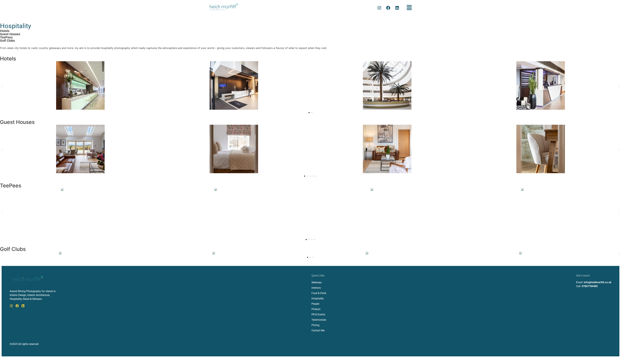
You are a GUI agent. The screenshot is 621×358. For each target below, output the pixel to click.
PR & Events (318, 314)
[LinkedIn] (23, 305)
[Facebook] (388, 8)
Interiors (316, 287)
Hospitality (317, 298)
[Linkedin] (397, 8)
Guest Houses (10, 34)
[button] (409, 8)
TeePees (6, 37)
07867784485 (590, 286)
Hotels (4, 31)
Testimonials (318, 319)
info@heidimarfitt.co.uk (597, 282)
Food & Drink (318, 293)
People (315, 303)
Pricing (315, 325)
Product (315, 309)
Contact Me (318, 330)
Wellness (316, 282)
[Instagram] (379, 8)
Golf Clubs (7, 40)
